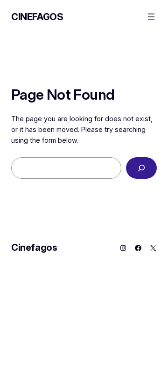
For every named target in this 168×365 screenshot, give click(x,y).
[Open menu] (151, 16)
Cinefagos (37, 16)
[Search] (141, 168)
